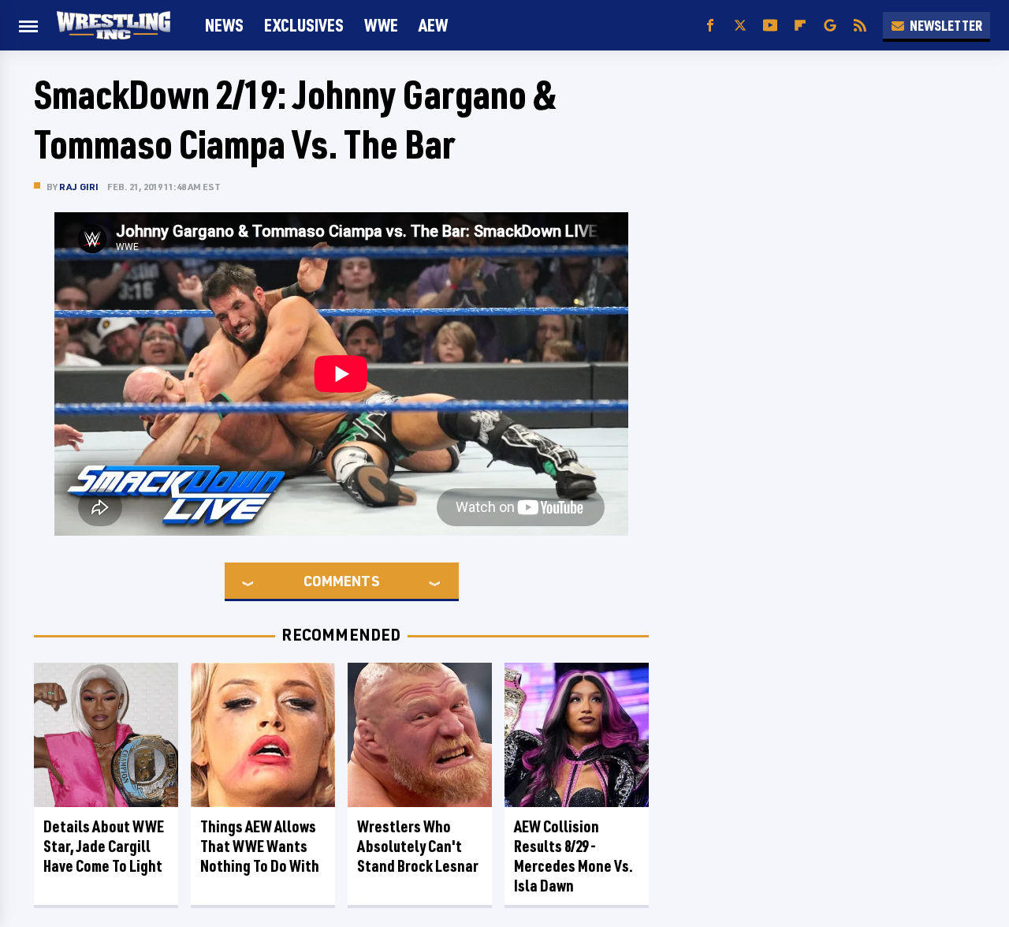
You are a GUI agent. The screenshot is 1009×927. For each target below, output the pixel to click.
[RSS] (860, 25)
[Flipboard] (800, 25)
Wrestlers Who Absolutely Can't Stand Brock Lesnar (417, 846)
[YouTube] (770, 25)
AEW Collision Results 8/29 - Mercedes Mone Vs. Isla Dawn (573, 856)
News (224, 25)
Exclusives (304, 25)
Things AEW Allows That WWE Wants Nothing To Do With (259, 846)
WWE (381, 25)
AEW (433, 25)
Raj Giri (79, 187)
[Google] (830, 25)
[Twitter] (740, 25)
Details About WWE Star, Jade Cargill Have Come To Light (103, 846)
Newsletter (946, 25)
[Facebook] (710, 25)
